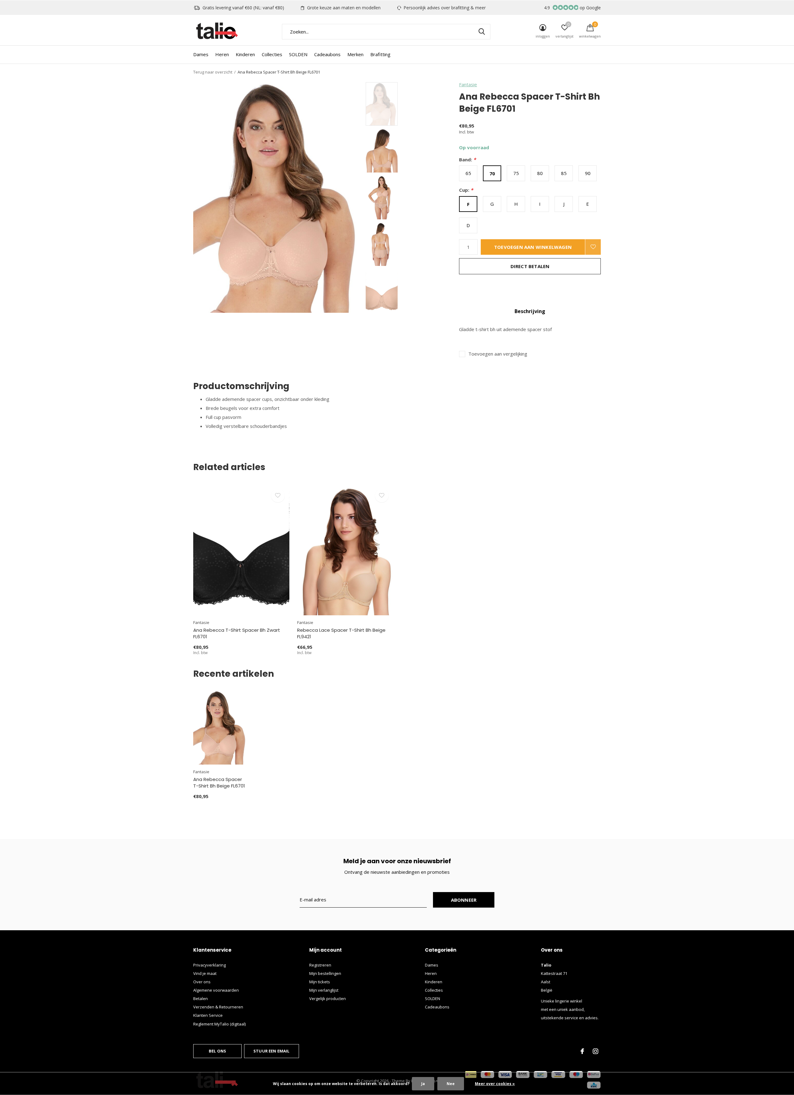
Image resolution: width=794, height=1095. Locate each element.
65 (468, 173)
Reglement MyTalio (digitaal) (219, 1024)
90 (588, 173)
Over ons (202, 982)
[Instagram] (595, 1051)
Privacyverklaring (209, 965)
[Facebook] (582, 1051)
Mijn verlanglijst (323, 990)
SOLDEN (298, 54)
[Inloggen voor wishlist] (593, 247)
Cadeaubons (327, 54)
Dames (200, 54)
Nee (451, 1083)
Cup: (466, 190)
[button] (410, 104)
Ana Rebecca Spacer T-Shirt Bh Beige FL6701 (219, 782)
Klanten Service (208, 1015)
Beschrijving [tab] (530, 311)
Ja (423, 1083)
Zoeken (481, 31)
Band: (467, 160)
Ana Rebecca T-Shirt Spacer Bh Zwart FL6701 (236, 633)
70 (492, 173)
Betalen (200, 998)
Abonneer (464, 900)
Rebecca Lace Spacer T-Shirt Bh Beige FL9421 (341, 633)
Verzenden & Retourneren (218, 1007)
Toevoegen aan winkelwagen (533, 247)
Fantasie (468, 84)
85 (564, 173)
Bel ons (217, 1051)
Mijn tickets (319, 982)
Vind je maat (204, 973)
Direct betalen (530, 266)
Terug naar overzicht (212, 72)
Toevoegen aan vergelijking (497, 354)
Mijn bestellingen (325, 973)
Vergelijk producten (327, 998)
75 (516, 173)
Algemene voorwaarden (216, 990)
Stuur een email (271, 1051)
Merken (355, 54)
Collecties (272, 54)
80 (540, 173)
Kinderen (245, 54)
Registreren (320, 965)
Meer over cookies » (495, 1083)
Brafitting (380, 54)
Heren (222, 54)
